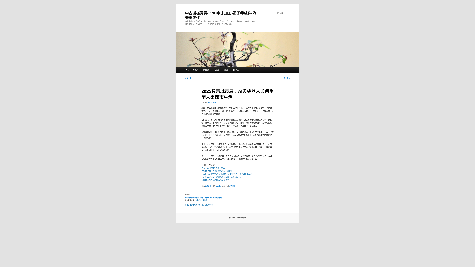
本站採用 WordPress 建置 (237, 218)
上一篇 (188, 78)
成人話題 (236, 70)
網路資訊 (217, 70)
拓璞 (199, 198)
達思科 (195, 198)
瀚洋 (202, 198)
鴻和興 (190, 198)
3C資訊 (226, 70)
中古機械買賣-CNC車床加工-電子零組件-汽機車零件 (220, 15)
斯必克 (212, 198)
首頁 (187, 70)
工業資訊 (196, 70)
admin (218, 186)
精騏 (221, 198)
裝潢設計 (206, 70)
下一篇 (287, 78)
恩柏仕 (207, 198)
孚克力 (216, 198)
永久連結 (232, 186)
